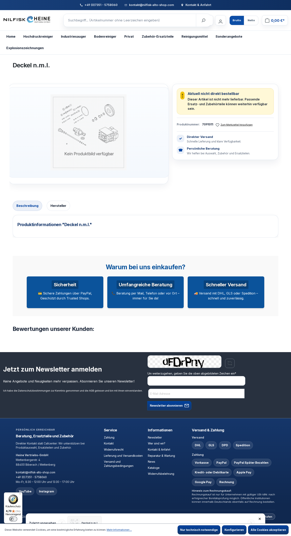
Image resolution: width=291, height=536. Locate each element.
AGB (91, 390)
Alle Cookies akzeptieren (268, 529)
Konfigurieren (234, 529)
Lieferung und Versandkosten (123, 455)
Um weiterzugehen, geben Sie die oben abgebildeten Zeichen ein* (191, 373)
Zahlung (109, 437)
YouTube (25, 491)
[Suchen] (203, 20)
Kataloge (154, 467)
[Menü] (20, 494)
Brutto (237, 20)
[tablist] (145, 206)
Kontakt (109, 443)
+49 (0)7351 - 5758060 (31, 477)
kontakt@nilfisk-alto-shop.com (35, 472)
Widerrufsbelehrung (161, 473)
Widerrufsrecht (114, 449)
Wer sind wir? (156, 443)
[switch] (13, 519)
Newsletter (155, 437)
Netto (251, 20)
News (151, 461)
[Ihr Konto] (220, 20)
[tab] (27, 206)
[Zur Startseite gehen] (27, 19)
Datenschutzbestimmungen (34, 390)
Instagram (46, 491)
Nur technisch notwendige (199, 529)
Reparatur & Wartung (161, 455)
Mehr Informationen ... (119, 529)
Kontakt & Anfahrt (159, 449)
